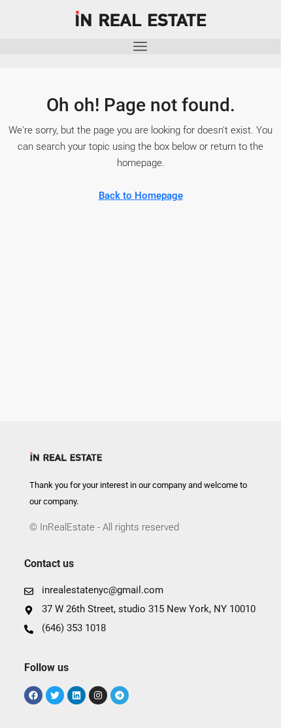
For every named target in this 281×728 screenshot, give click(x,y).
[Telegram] (119, 695)
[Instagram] (98, 695)
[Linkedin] (76, 695)
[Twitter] (55, 695)
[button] (140, 46)
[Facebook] (33, 695)
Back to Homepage (141, 195)
